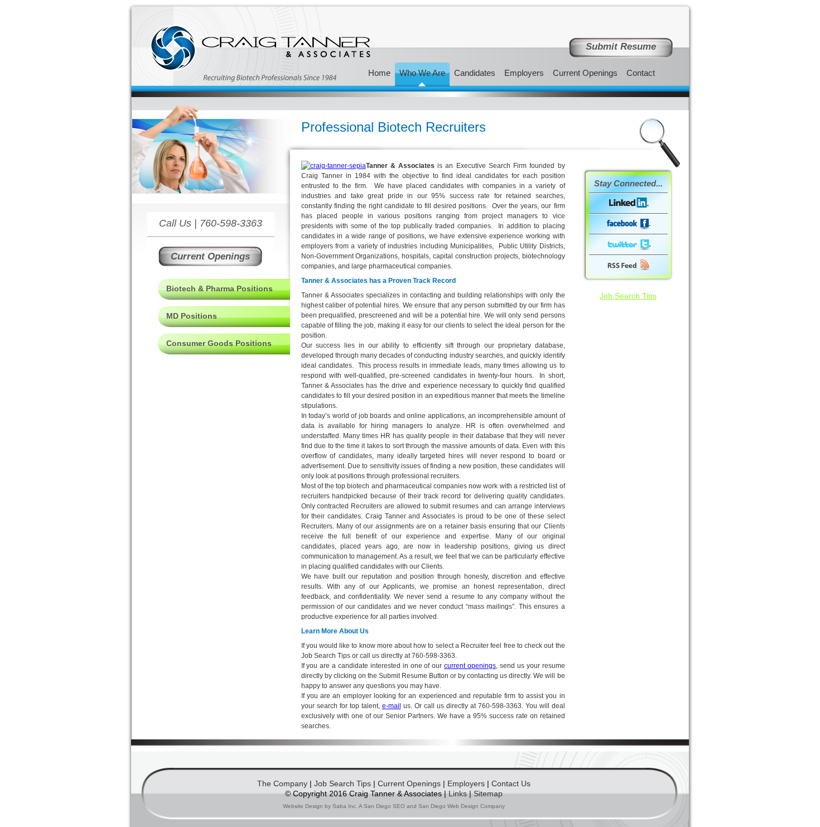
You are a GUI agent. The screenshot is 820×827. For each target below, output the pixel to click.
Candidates (474, 73)
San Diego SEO (384, 806)
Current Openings (210, 256)
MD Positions (191, 315)
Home (379, 73)
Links (457, 793)
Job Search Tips (628, 295)
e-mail (391, 706)
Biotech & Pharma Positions (219, 288)
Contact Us (510, 783)
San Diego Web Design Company (461, 806)
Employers (466, 783)
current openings (470, 666)
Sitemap (488, 793)
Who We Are (422, 73)
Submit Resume (621, 46)
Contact (640, 73)
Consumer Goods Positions (219, 343)
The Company (282, 783)
